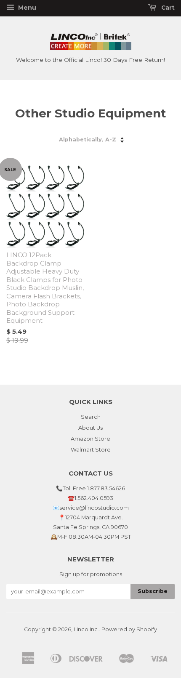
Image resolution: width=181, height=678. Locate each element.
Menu (26, 7)
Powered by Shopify (129, 629)
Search (91, 417)
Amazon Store (90, 439)
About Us (90, 428)
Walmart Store (91, 450)
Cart (167, 7)
